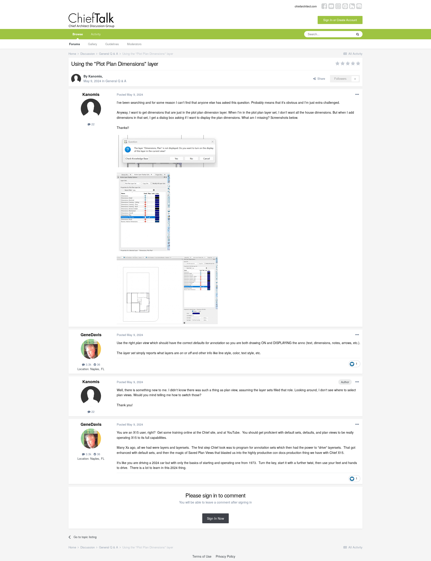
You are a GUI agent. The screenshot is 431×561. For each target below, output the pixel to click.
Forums (74, 44)
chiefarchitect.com (306, 6)
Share (320, 78)
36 (98, 364)
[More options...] (357, 94)
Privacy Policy (225, 556)
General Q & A (116, 81)
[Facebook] (324, 6)
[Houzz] (352, 6)
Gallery (92, 44)
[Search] (358, 34)
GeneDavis (91, 335)
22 (92, 124)
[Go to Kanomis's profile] (76, 79)
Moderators (134, 44)
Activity (96, 34)
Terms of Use (201, 556)
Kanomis (95, 76)
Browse (78, 34)
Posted (130, 94)
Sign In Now (215, 518)
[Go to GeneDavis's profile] (91, 349)
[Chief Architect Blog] (359, 6)
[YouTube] (331, 6)
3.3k (88, 364)
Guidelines (112, 44)
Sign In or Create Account (340, 20)
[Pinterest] (345, 6)
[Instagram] (338, 6)
